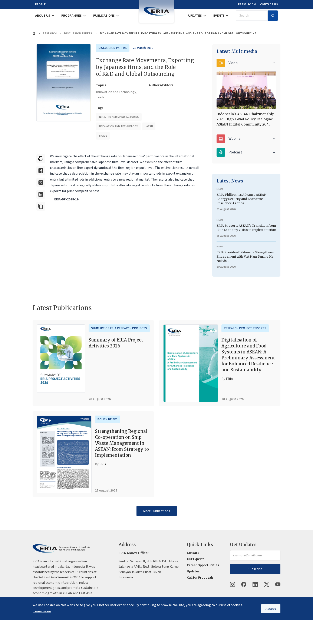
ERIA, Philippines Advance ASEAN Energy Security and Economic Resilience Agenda (241, 199)
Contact (193, 552)
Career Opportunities (203, 565)
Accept (271, 608)
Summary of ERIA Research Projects (119, 328)
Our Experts (195, 559)
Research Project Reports (245, 328)
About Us (42, 15)
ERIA (229, 378)
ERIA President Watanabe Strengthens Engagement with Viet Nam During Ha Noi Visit (245, 256)
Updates (195, 15)
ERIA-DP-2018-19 (66, 199)
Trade (100, 97)
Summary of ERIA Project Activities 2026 (116, 343)
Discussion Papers (78, 33)
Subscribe (255, 569)
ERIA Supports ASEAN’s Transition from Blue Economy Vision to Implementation (246, 228)
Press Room (247, 4)
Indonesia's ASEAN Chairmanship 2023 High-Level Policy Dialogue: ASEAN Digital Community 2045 (245, 119)
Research (50, 33)
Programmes (71, 15)
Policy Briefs (108, 419)
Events (219, 15)
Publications (104, 15)
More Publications (156, 511)
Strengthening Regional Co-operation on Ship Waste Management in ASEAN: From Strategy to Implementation (122, 443)
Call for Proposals (200, 577)
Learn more (42, 611)
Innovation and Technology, (116, 92)
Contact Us (269, 4)
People (40, 4)
